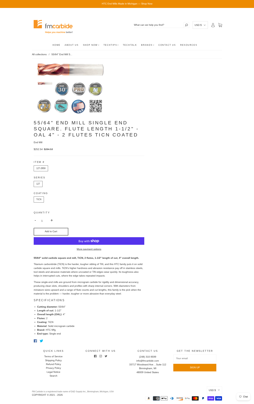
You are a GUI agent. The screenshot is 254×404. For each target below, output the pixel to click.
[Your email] (194, 358)
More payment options (89, 249)
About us (71, 45)
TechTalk (130, 45)
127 (38, 184)
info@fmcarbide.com (147, 360)
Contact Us (167, 45)
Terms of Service (53, 356)
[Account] (213, 25)
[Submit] (186, 25)
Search (53, 375)
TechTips (110, 45)
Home (56, 45)
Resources (188, 45)
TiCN (38, 199)
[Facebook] (35, 341)
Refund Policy (53, 364)
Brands (146, 45)
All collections (39, 54)
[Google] (49, 341)
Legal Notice (53, 372)
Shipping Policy (53, 360)
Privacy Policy (53, 368)
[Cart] (220, 25)
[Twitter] (41, 341)
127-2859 (40, 168)
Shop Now (90, 45)
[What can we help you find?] (159, 25)
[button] (200, 25)
